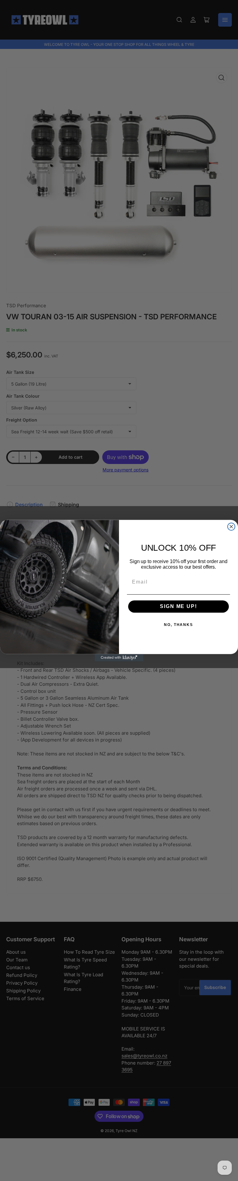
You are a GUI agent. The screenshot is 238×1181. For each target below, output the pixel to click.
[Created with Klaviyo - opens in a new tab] (119, 657)
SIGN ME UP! (178, 606)
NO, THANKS (178, 625)
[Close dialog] (231, 526)
